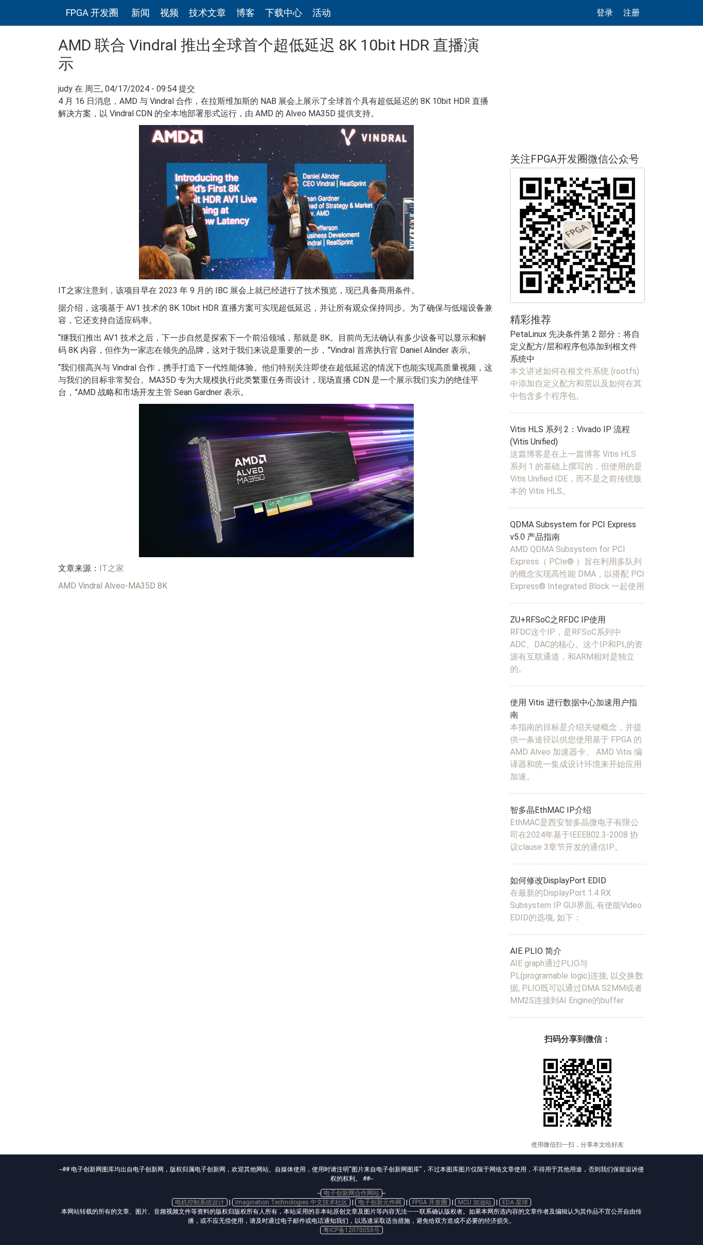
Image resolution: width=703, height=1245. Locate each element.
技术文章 (207, 12)
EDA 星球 (515, 1202)
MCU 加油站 (474, 1202)
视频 (169, 12)
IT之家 (111, 568)
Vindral (90, 586)
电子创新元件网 (379, 1202)
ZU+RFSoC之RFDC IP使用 (558, 620)
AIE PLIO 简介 (535, 951)
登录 (604, 12)
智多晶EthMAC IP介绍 (550, 810)
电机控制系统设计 (199, 1202)
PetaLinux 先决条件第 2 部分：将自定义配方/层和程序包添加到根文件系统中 (575, 346)
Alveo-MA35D (129, 586)
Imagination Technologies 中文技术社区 (291, 1202)
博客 (245, 12)
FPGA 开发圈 (92, 12)
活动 (321, 12)
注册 (631, 12)
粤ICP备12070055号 (351, 1230)
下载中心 (283, 12)
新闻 (140, 12)
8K (162, 586)
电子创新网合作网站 (351, 1193)
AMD (67, 586)
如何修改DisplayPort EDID (558, 880)
